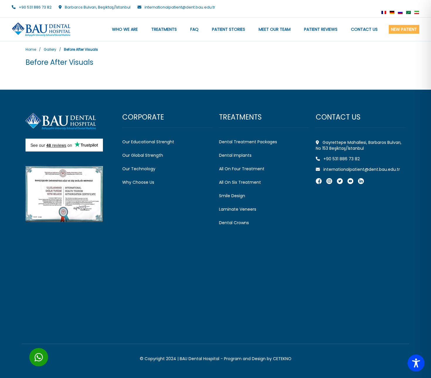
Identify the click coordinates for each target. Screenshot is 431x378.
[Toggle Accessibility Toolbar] (416, 363)
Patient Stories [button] (228, 29)
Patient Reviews (320, 29)
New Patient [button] (404, 29)
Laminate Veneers (237, 209)
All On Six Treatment (240, 182)
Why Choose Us (138, 182)
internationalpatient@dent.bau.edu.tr (180, 7)
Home (31, 49)
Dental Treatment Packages (248, 142)
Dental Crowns (234, 223)
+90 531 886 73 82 (35, 7)
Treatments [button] (164, 29)
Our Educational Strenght (148, 142)
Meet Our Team (275, 29)
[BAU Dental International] (379, 7)
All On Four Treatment (241, 169)
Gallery (50, 49)
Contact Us (364, 29)
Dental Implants (235, 155)
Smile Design (232, 196)
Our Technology (138, 169)
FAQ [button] (194, 29)
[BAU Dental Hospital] (70, 121)
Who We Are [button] (125, 29)
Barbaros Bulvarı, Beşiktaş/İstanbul (97, 7)
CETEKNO (282, 359)
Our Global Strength (142, 155)
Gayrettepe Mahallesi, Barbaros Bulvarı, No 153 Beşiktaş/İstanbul (358, 145)
